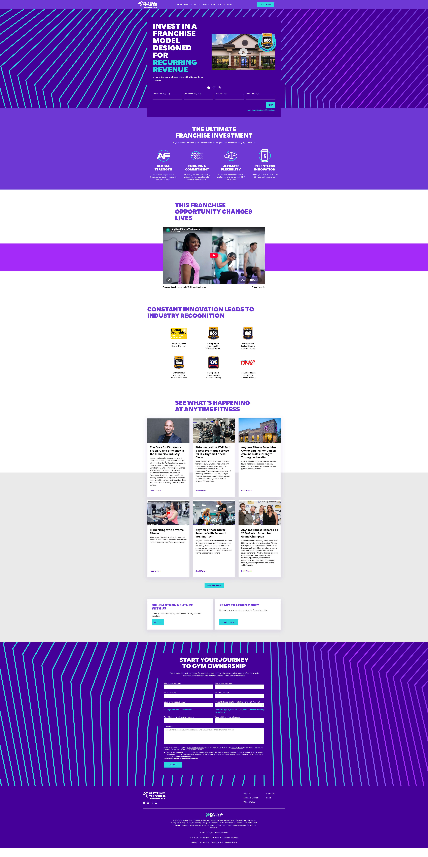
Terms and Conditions (195, 748)
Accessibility (204, 842)
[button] (173, 765)
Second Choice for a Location (227, 717)
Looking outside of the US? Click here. (261, 110)
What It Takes (209, 4)
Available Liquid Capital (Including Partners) (237, 702)
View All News (214, 585)
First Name (161, 94)
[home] (148, 4)
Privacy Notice (237, 748)
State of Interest (174, 702)
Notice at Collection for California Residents (181, 758)
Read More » (155, 491)
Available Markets (183, 4)
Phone (252, 94)
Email (221, 94)
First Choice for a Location (179, 717)
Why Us (197, 4)
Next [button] (270, 105)
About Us (221, 4)
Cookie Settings (231, 842)
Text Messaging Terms (182, 756)
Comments (168, 726)
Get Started (265, 5)
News (229, 4)
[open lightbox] (243, 52)
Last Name (192, 94)
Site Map (194, 842)
